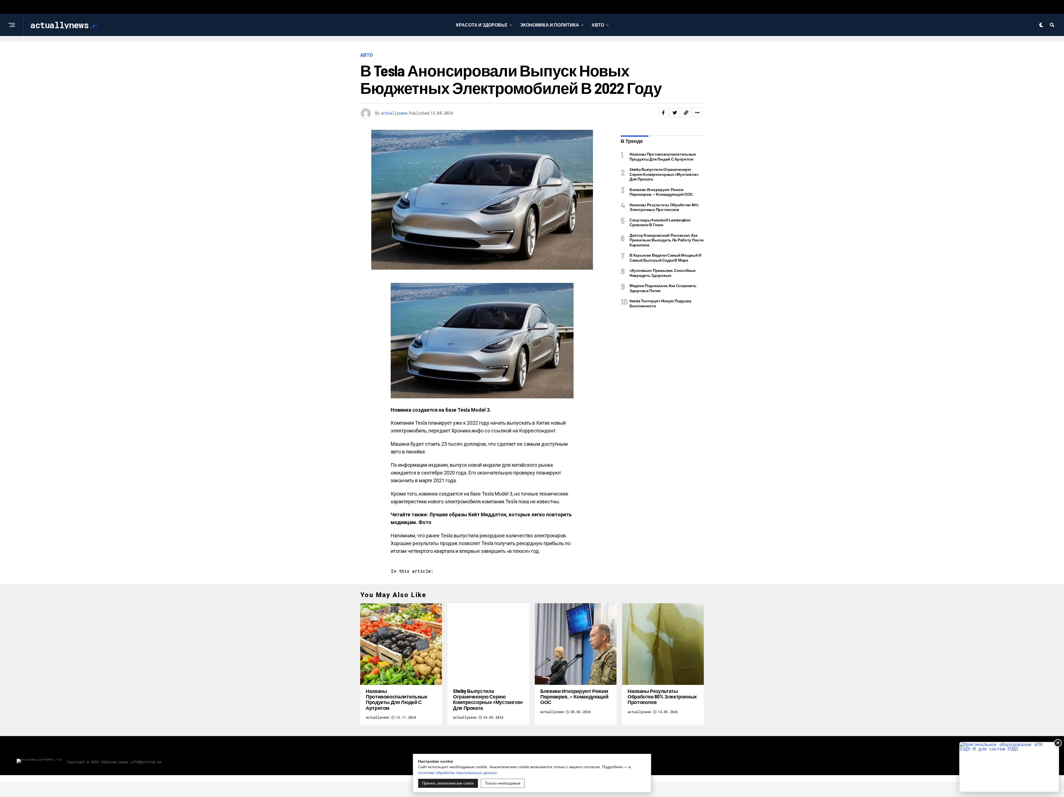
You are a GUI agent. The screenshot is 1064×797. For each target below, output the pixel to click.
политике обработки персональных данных (457, 772)
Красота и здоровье (482, 24)
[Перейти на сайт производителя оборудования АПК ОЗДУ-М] (1009, 767)
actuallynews (394, 113)
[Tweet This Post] (675, 113)
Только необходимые (502, 783)
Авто (598, 24)
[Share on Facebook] (663, 113)
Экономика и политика (549, 24)
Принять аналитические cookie (448, 783)
